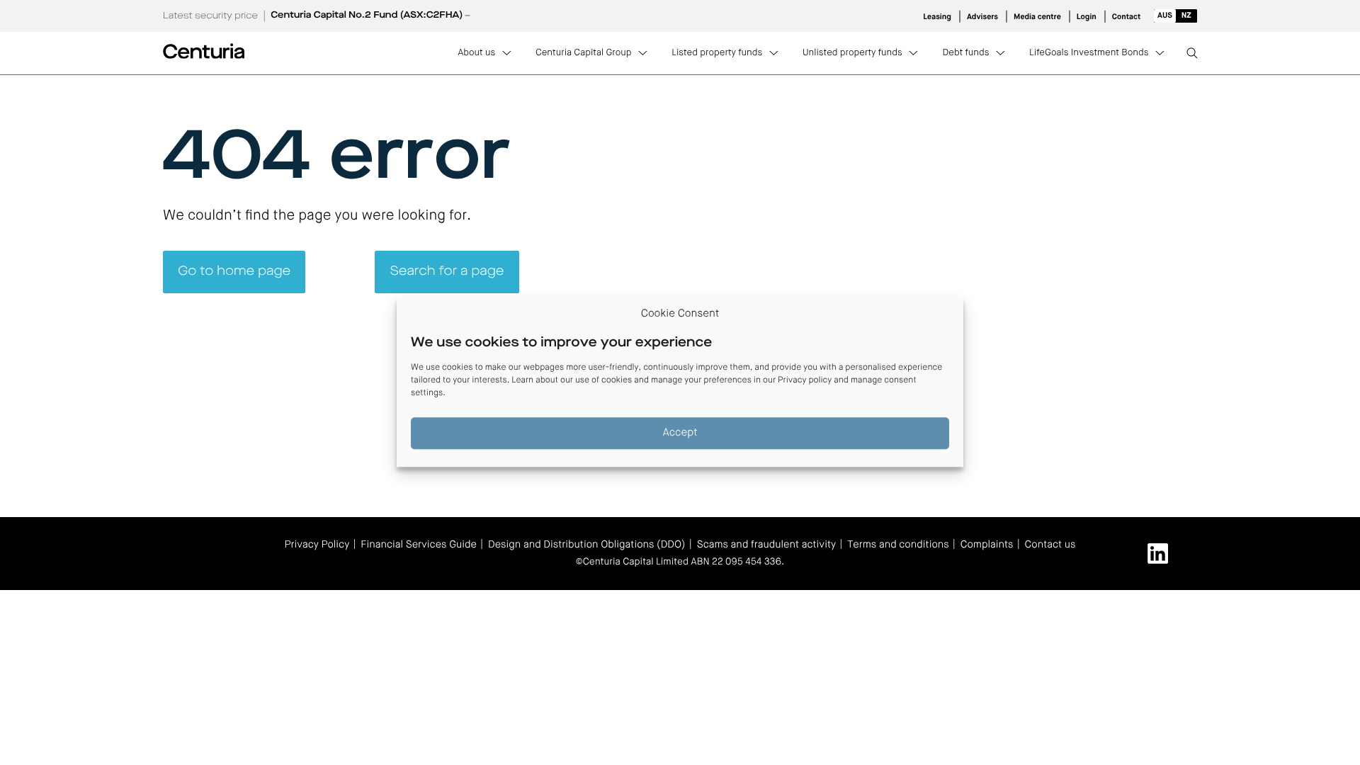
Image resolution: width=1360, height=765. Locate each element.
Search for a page (447, 272)
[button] (1175, 16)
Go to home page (234, 272)
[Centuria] (203, 51)
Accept (680, 433)
